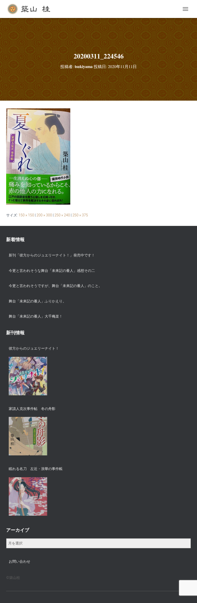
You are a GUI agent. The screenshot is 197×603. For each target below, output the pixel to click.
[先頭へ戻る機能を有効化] (186, 592)
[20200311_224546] (38, 156)
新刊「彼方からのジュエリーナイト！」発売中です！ (52, 255)
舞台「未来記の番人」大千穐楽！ (36, 316)
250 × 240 (62, 215)
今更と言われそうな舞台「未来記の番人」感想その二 (52, 271)
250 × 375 (80, 215)
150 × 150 (26, 215)
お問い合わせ (19, 561)
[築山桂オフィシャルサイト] (31, 9)
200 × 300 (44, 215)
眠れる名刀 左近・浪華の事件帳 (36, 469)
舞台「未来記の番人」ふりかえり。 (37, 301)
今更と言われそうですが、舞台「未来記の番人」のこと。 (55, 286)
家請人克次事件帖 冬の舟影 (32, 409)
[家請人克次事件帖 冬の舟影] (28, 436)
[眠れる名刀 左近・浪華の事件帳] (28, 496)
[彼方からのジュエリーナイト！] (28, 376)
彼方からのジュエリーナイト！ (34, 348)
